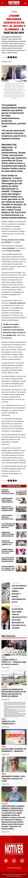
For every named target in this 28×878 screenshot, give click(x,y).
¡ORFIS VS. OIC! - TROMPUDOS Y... (9, 722)
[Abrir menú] (2, 3)
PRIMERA (3, 657)
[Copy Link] (13, 57)
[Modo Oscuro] (26, 3)
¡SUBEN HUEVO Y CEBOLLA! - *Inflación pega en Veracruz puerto (13, 662)
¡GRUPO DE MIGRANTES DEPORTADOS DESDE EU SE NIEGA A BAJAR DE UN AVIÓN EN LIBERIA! (13, 692)
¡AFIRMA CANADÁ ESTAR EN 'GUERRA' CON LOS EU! (7, 551)
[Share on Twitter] (8, 57)
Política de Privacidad (14, 868)
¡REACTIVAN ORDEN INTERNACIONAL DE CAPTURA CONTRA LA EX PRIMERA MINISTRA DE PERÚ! (8, 561)
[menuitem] (14, 868)
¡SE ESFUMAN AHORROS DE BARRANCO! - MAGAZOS (13, 750)
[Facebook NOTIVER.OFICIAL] (6, 860)
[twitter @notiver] (14, 860)
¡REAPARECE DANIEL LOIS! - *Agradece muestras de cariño (13, 778)
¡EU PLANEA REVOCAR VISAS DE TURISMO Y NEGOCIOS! (8, 525)
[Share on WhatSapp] (16, 57)
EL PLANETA (14, 11)
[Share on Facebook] (11, 57)
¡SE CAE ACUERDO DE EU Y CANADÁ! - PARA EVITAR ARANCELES (8, 568)
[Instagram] (22, 860)
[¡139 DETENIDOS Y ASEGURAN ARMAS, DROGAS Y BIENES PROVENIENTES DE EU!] (5, 592)
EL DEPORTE (4, 803)
